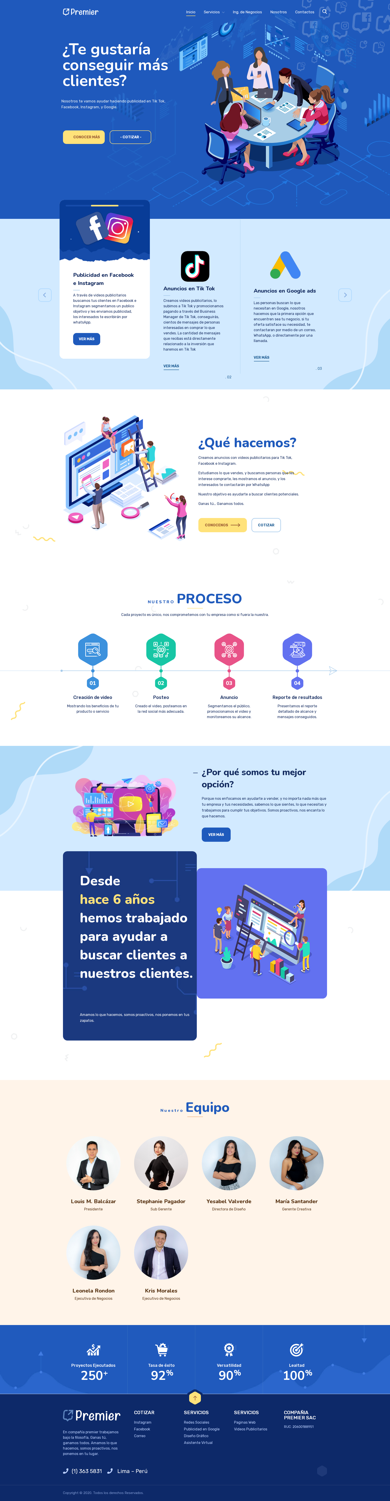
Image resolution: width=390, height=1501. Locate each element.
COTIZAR (266, 525)
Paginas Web (244, 1422)
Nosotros (278, 12)
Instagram (142, 1422)
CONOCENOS (216, 525)
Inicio (190, 12)
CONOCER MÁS (86, 137)
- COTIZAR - (131, 137)
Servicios (212, 12)
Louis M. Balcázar (93, 1201)
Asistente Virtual (198, 1443)
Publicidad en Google (202, 1429)
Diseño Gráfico (196, 1436)
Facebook (142, 1429)
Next (345, 295)
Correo (139, 1436)
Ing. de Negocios (247, 12)
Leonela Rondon (93, 1290)
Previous (45, 295)
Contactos (304, 12)
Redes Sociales (196, 1422)
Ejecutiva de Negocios (93, 1298)
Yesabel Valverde (229, 1201)
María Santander (296, 1201)
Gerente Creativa (296, 1209)
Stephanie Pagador (161, 1201)
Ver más (87, 339)
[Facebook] (322, 1471)
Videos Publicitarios (250, 1429)
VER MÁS (171, 366)
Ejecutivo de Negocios (161, 1298)
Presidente (93, 1209)
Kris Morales (161, 1290)
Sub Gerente (161, 1209)
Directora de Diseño (229, 1209)
